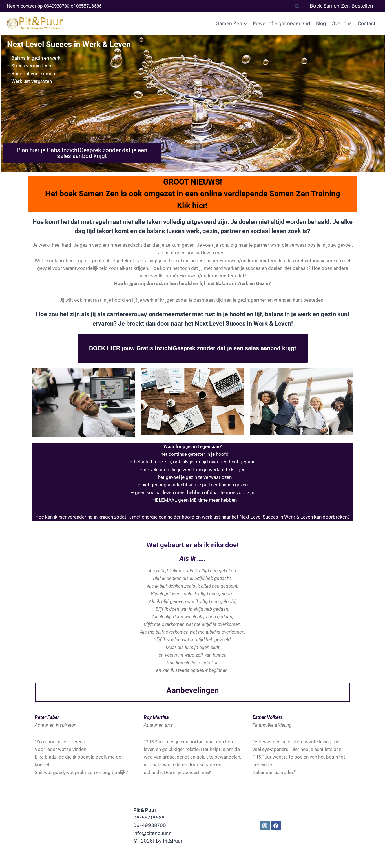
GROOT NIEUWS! (192, 181)
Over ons (341, 23)
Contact (366, 23)
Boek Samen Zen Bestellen (341, 6)
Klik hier (191, 205)
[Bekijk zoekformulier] (297, 6)
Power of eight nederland (281, 23)
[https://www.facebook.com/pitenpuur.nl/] (276, 825)
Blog (321, 23)
